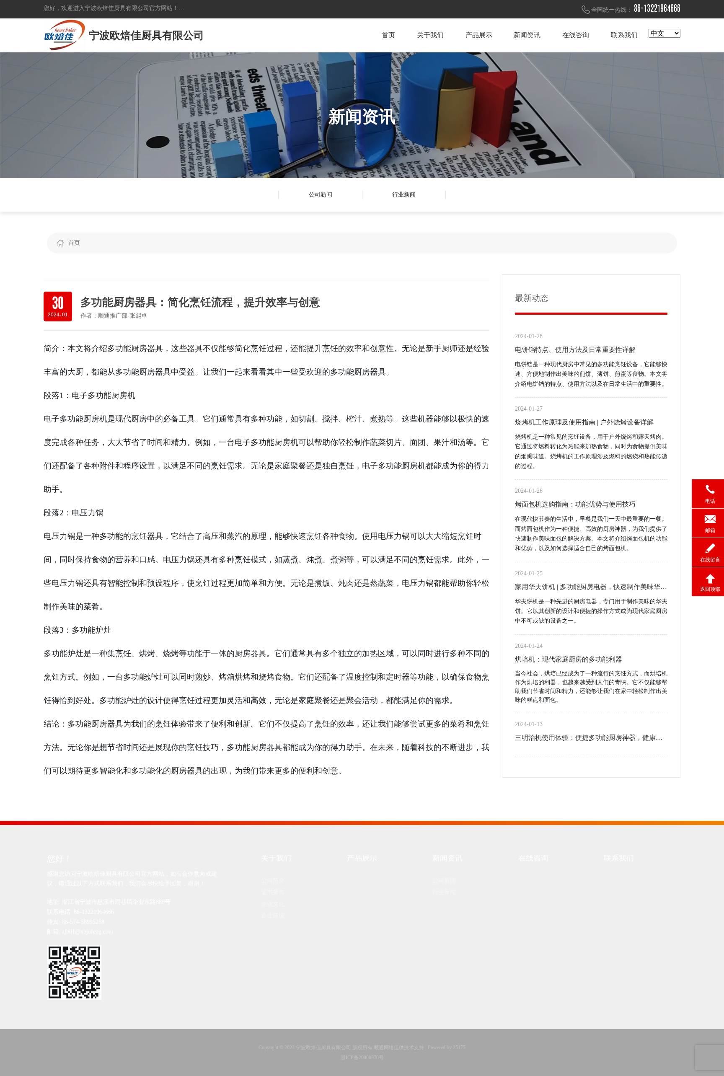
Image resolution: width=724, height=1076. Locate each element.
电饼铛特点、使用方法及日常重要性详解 (575, 349)
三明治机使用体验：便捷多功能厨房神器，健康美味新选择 (588, 739)
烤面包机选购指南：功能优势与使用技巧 (575, 504)
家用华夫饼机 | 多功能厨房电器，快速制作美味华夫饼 (591, 588)
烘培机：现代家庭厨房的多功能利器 (568, 659)
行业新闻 (404, 194)
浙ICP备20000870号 (362, 1057)
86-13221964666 (657, 8)
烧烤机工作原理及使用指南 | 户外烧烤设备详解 (584, 422)
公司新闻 (320, 194)
